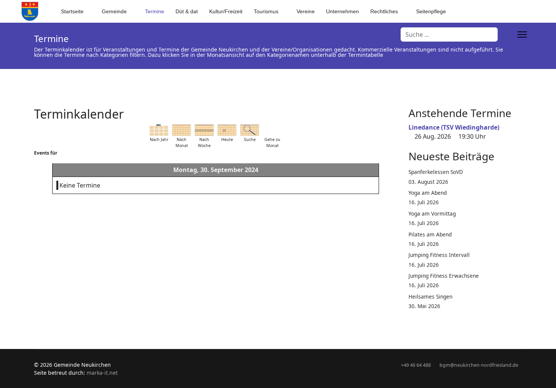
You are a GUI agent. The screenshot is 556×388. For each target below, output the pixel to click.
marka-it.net (102, 372)
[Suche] (249, 130)
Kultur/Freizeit (225, 11)
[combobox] (449, 34)
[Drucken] (395, 109)
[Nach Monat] (181, 130)
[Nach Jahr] (158, 130)
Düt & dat (186, 11)
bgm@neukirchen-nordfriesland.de (479, 365)
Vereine (306, 11)
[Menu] (522, 34)
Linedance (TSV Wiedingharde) (453, 127)
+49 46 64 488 (416, 365)
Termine (154, 11)
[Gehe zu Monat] (272, 130)
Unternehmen (342, 11)
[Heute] (226, 130)
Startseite (72, 11)
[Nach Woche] (204, 130)
